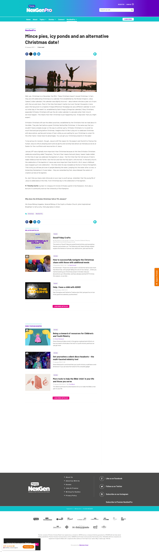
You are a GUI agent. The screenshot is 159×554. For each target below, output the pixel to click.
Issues (55, 234)
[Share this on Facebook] (27, 54)
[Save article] (95, 54)
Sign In (128, 4)
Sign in (73, 50)
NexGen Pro (39, 213)
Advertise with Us (73, 481)
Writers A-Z (78, 508)
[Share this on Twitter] (30, 54)
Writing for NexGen (73, 492)
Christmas (31, 213)
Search (131, 10)
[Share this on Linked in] (34, 54)
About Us (69, 477)
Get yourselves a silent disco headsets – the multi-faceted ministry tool (73, 358)
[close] (96, 50)
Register (121, 4)
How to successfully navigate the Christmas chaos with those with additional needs (73, 261)
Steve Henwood (59, 339)
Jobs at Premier (72, 488)
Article (56, 256)
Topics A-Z (69, 508)
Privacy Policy (71, 495)
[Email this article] (38, 54)
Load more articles (61, 306)
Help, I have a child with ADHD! (67, 287)
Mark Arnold (72, 265)
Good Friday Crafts (62, 237)
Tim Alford (72, 384)
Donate (68, 484)
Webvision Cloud (83, 545)
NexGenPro (30, 30)
